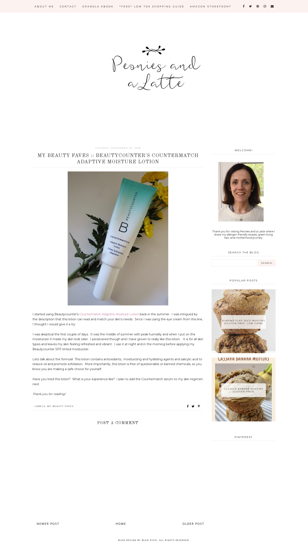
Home (121, 524)
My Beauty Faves (60, 406)
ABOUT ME (44, 6)
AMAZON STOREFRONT (211, 6)
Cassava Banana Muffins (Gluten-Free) (243, 390)
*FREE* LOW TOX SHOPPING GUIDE (151, 6)
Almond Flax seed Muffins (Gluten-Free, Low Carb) (243, 322)
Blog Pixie (149, 540)
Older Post (193, 524)
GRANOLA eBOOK (98, 6)
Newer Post (48, 524)
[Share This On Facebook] (188, 406)
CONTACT (68, 6)
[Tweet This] (194, 406)
